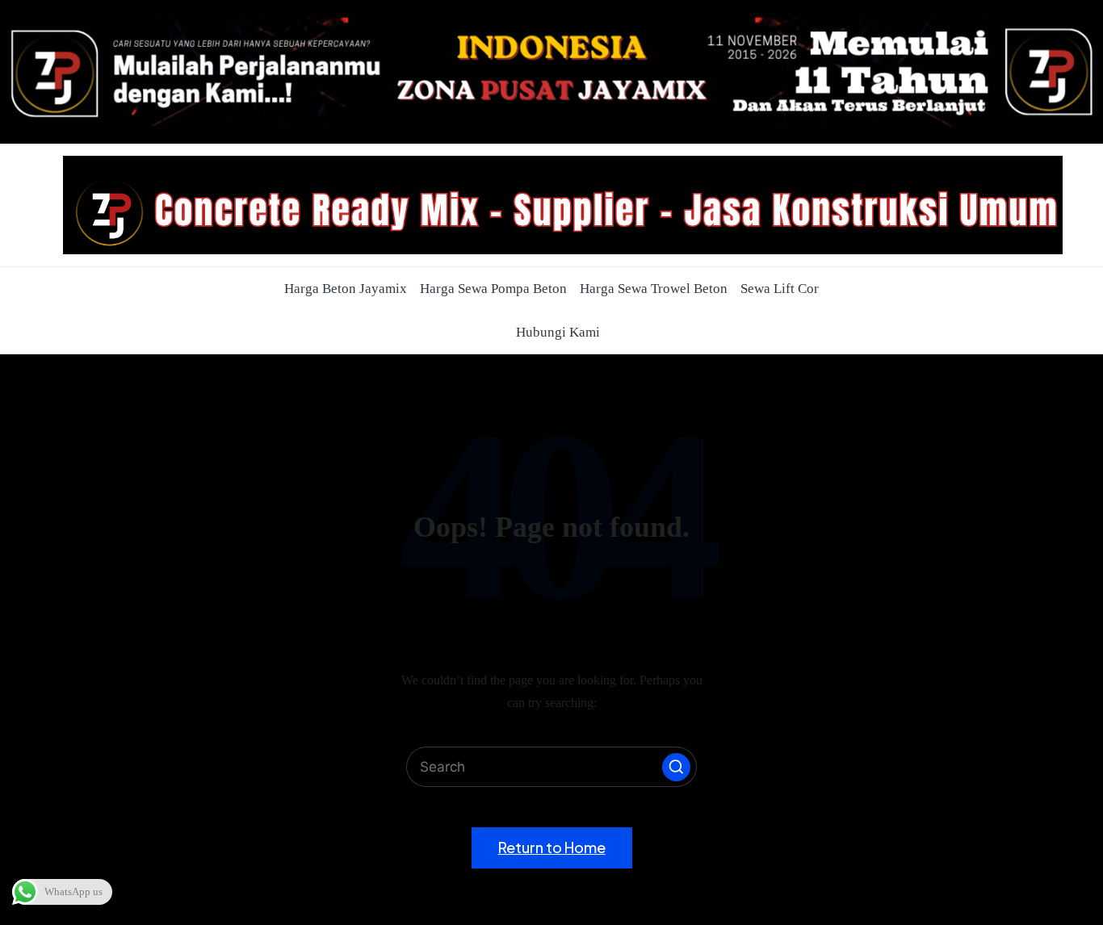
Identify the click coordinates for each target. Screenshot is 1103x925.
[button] (676, 767)
